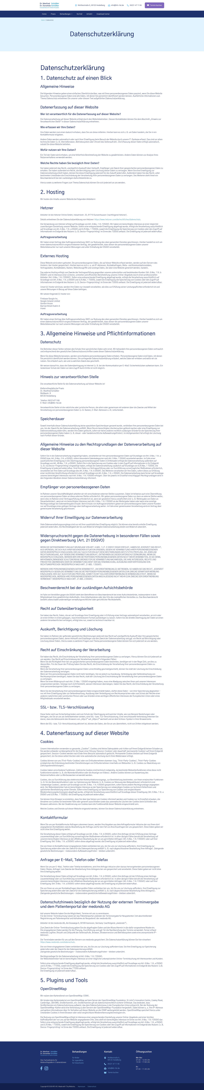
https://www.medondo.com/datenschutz (57, 942)
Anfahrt (89, 14)
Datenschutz (92, 1086)
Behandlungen (65, 14)
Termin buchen (113, 1072)
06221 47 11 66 (136, 5)
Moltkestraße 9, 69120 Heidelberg (91, 5)
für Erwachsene (78, 1063)
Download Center (103, 14)
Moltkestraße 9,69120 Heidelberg (114, 1059)
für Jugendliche (77, 1060)
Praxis (53, 14)
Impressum (81, 1086)
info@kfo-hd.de (117, 5)
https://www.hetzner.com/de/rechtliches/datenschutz (117, 220)
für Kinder (75, 1058)
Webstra (72, 1086)
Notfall (79, 14)
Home (44, 14)
